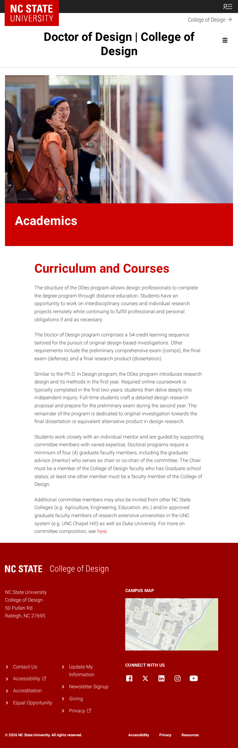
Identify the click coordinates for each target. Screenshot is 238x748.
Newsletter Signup (88, 687)
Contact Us (25, 667)
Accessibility (138, 735)
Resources (190, 735)
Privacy (165, 735)
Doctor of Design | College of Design (119, 44)
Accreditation (27, 691)
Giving (76, 699)
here (102, 531)
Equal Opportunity (32, 703)
